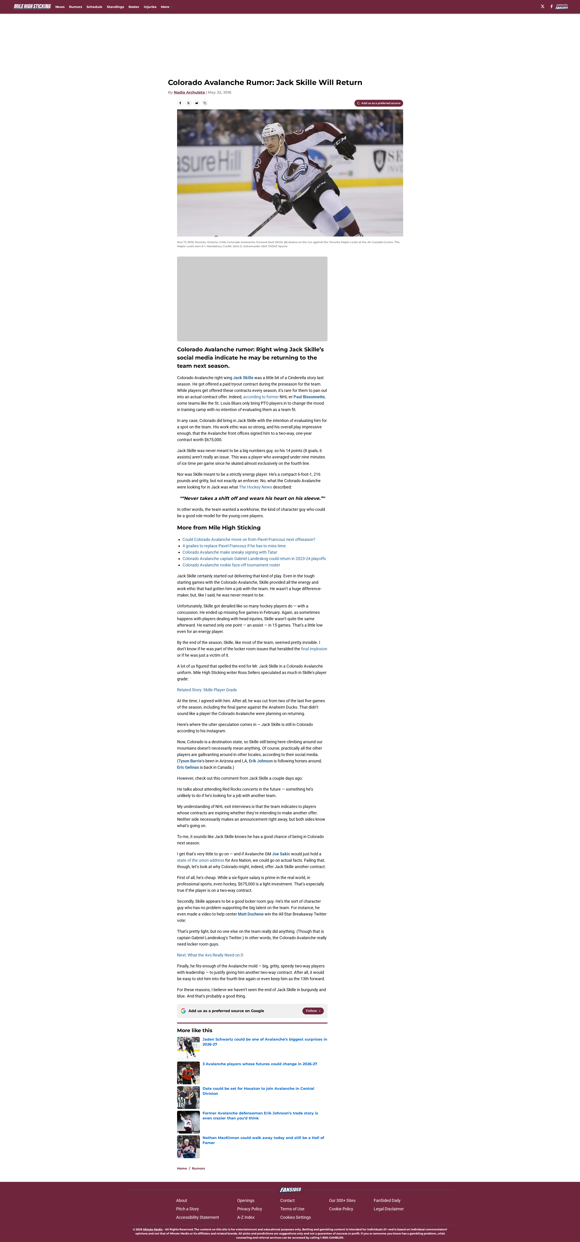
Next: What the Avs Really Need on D (210, 955)
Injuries (150, 7)
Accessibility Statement (197, 1217)
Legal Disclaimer (389, 1208)
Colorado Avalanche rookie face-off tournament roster (231, 565)
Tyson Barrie (190, 761)
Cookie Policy (341, 1208)
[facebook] (552, 6)
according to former (261, 396)
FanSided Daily (387, 1200)
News (59, 7)
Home (182, 1168)
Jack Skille (243, 377)
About (181, 1200)
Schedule (94, 7)
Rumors (75, 7)
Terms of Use (292, 1208)
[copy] (205, 103)
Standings (115, 7)
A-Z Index (246, 1217)
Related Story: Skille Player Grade (207, 689)
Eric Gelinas (188, 767)
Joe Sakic (281, 853)
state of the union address (200, 860)
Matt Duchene (251, 914)
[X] (542, 6)
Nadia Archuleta (189, 92)
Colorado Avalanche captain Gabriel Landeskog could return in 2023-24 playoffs (254, 558)
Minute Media (152, 1229)
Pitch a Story (187, 1208)
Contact (287, 1200)
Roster (134, 7)
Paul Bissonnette (309, 396)
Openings (245, 1200)
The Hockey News (256, 487)
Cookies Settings (295, 1217)
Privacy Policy (249, 1208)
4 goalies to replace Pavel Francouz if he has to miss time (234, 545)
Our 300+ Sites (342, 1200)
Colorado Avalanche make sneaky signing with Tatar (230, 552)
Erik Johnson (261, 761)
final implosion (314, 648)
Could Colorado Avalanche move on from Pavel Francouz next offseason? (249, 539)
